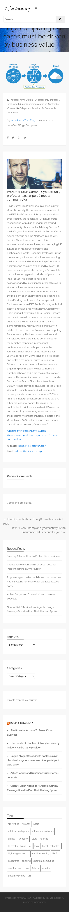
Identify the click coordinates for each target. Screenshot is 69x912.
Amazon (26, 824)
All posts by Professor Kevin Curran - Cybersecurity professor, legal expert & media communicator (32, 435)
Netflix (55, 853)
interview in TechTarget (24, 120)
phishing (26, 861)
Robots (35, 868)
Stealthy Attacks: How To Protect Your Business (33, 556)
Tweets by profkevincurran (22, 699)
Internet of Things (17, 846)
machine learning (40, 853)
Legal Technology (51, 846)
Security (35, 108)
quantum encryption (18, 868)
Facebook (23, 839)
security (46, 868)
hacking (44, 839)
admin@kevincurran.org (28, 451)
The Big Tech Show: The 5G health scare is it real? (33, 521)
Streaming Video (16, 875)
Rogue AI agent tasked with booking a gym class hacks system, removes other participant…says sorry (34, 581)
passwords (13, 861)
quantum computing (43, 861)
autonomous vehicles (43, 831)
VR (29, 875)
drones (11, 839)
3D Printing (13, 824)
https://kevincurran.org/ (32, 445)
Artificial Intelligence (18, 831)
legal (36, 846)
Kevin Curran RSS (22, 723)
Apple (36, 824)
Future (34, 839)
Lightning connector (18, 853)
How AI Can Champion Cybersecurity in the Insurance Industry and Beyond (38, 530)
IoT (30, 846)
